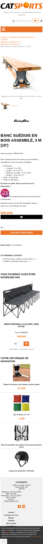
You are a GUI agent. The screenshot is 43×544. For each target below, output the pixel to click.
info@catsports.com (11, 501)
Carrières (11, 520)
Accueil (11, 512)
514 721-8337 (16, 495)
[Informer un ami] (21, 217)
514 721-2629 (15, 492)
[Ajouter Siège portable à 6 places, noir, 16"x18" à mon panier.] (26, 344)
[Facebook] (19, 506)
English (22, 15)
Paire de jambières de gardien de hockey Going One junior (21, 446)
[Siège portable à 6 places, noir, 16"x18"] (21, 300)
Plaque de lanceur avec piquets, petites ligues (21, 384)
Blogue (11, 518)
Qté (2, 227)
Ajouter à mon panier (21, 233)
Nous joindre (11, 523)
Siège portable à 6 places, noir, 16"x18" (21, 325)
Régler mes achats (31, 12)
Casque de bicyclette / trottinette (21, 471)
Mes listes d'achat (12, 12)
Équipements (15, 42)
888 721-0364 (11, 494)
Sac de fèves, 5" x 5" (21, 415)
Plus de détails (36, 536)
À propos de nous (11, 515)
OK (3, 541)
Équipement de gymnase (10, 44)
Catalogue (4, 42)
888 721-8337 (11, 497)
